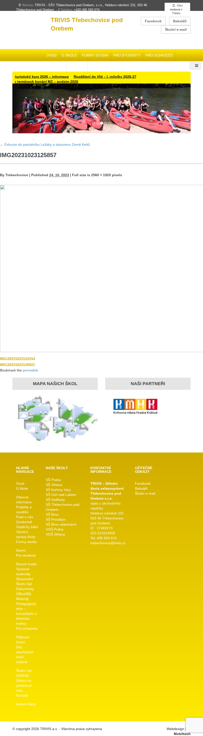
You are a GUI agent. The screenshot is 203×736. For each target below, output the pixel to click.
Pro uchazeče (159, 55)
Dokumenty (25, 589)
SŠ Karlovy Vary (58, 490)
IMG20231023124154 (17, 359)
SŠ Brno (52, 514)
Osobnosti (24, 522)
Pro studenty (126, 55)
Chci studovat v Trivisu (176, 9)
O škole (69, 55)
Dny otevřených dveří (24, 652)
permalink (30, 370)
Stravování (24, 579)
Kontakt (22, 695)
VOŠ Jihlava (55, 534)
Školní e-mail (176, 29)
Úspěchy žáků (27, 527)
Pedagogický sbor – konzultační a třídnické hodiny (26, 613)
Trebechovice (16, 175)
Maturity (22, 599)
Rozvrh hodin (26, 564)
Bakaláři (180, 21)
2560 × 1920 (101, 175)
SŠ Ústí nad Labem (61, 495)
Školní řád (24, 584)
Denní (20, 550)
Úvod (51, 55)
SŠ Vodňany (55, 500)
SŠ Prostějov (56, 519)
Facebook (153, 21)
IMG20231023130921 (17, 365)
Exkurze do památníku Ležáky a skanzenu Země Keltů (45, 144)
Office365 (23, 594)
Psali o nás (24, 517)
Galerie (21, 662)
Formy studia (95, 55)
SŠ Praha (53, 480)
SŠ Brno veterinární (61, 524)
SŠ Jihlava (54, 485)
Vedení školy (26, 704)
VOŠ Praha (54, 529)
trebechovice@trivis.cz (108, 543)
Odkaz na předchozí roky (24, 685)
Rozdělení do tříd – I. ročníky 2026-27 (95, 77)
